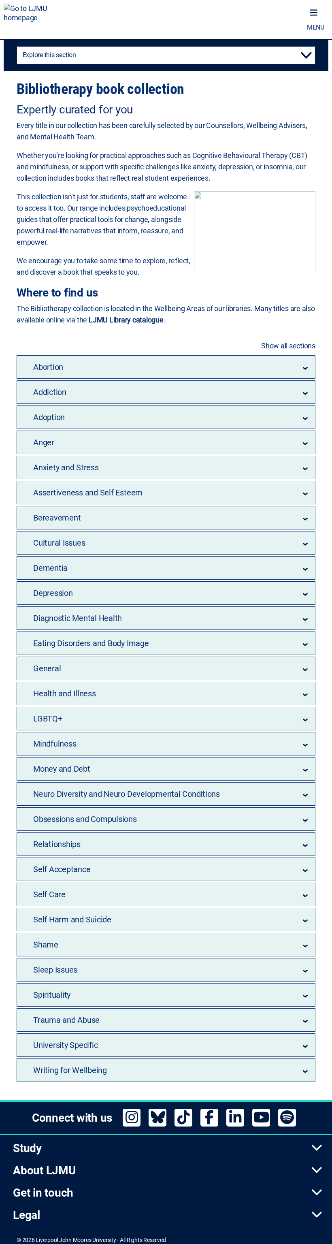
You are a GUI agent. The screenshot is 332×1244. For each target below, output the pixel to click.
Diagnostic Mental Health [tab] (77, 618)
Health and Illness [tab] (64, 693)
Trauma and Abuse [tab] (66, 1020)
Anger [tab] (43, 442)
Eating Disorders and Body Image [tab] (91, 643)
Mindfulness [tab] (54, 744)
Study (27, 1148)
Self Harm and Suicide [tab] (72, 919)
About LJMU (44, 1170)
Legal (26, 1215)
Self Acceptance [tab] (61, 869)
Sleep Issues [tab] (55, 970)
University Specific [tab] (65, 1045)
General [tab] (47, 668)
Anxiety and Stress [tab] (66, 467)
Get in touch (43, 1192)
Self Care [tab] (49, 894)
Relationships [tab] (57, 844)
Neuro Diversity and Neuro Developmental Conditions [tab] (126, 794)
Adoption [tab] (49, 417)
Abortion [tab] (48, 367)
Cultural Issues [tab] (59, 543)
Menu (315, 27)
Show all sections (288, 345)
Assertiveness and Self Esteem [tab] (88, 492)
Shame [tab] (45, 945)
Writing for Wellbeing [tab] (70, 1070)
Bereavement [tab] (57, 518)
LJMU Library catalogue (126, 320)
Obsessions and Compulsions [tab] (85, 819)
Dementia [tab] (50, 568)
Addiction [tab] (49, 392)
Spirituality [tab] (51, 995)
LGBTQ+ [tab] (47, 718)
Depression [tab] (53, 593)
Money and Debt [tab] (61, 769)
